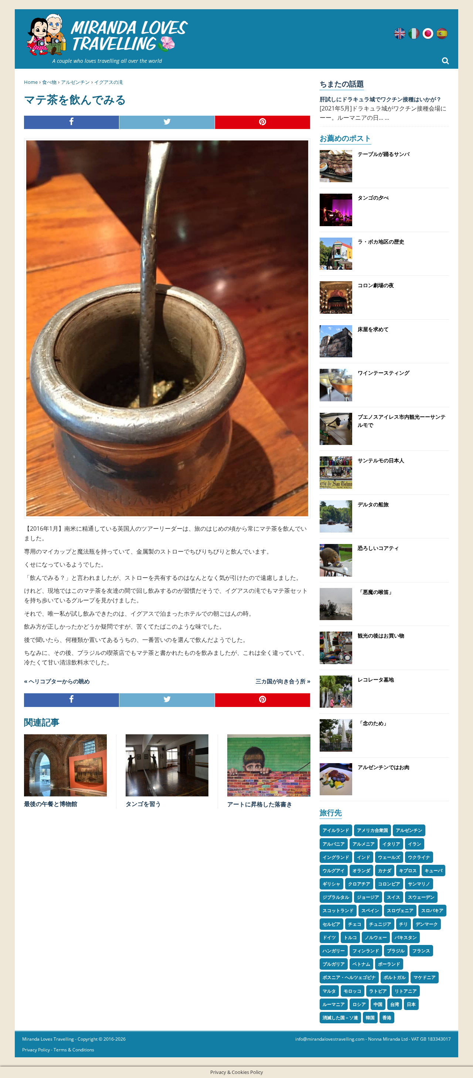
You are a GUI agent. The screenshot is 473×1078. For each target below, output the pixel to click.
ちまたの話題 (342, 84)
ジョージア (368, 897)
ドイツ (329, 937)
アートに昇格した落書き (259, 804)
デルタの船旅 (373, 504)
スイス (393, 897)
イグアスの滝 (108, 82)
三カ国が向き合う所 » (283, 681)
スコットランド (338, 910)
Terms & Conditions (74, 1050)
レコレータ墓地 (376, 679)
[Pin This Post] (262, 122)
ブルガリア (334, 964)
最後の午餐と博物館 (50, 804)
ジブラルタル (336, 897)
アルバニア (334, 844)
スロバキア (432, 910)
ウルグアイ (334, 870)
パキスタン (406, 937)
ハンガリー (334, 951)
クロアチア (359, 884)
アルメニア (364, 844)
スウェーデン (421, 897)
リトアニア (406, 991)
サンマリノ (419, 884)
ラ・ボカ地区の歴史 (381, 241)
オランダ (361, 870)
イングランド (336, 857)
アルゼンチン (75, 82)
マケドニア (425, 977)
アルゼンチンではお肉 (383, 767)
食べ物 (49, 82)
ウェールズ (389, 857)
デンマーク (427, 924)
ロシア (359, 1004)
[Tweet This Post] (167, 122)
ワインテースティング (383, 372)
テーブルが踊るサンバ (383, 153)
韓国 (370, 1017)
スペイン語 (442, 34)
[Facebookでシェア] (71, 122)
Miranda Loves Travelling (48, 1039)
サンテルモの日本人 (381, 460)
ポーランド (389, 964)
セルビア (331, 924)
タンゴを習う (143, 804)
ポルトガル (395, 977)
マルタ (329, 991)
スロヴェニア (400, 910)
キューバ (433, 870)
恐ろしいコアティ (378, 547)
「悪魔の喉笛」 (376, 591)
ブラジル (396, 951)
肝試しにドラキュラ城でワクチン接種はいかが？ (381, 99)
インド (363, 857)
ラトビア (378, 991)
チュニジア (380, 924)
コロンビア (389, 884)
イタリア (391, 844)
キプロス (408, 870)
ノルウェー (376, 937)
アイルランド (336, 830)
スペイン (370, 910)
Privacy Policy (36, 1050)
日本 (411, 1004)
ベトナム (361, 964)
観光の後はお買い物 (381, 635)
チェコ (354, 924)
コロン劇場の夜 (376, 285)
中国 (378, 1004)
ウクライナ (419, 857)
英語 (400, 34)
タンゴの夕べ (373, 197)
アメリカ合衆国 (372, 830)
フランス (421, 951)
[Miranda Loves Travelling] (107, 35)
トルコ (350, 937)
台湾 (394, 1004)
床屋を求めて (373, 329)
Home (31, 82)
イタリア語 (414, 34)
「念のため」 (373, 723)
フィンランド (366, 951)
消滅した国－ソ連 (340, 1017)
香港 (386, 1017)
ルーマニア (334, 1004)
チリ (403, 924)
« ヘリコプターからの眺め (57, 681)
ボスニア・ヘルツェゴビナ (349, 977)
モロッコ (352, 991)
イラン (414, 844)
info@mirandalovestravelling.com (329, 1039)
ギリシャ (331, 884)
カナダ (384, 870)
